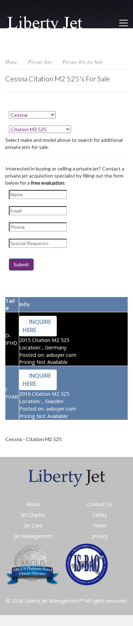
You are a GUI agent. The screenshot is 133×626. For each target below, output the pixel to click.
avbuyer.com (61, 354)
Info (24, 304)
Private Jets (39, 61)
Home (11, 61)
